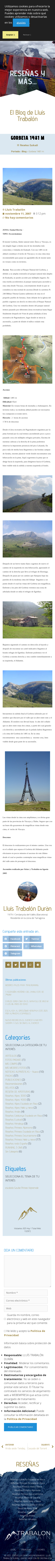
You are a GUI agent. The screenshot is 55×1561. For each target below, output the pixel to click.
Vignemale (33, 1187)
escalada (9, 1187)
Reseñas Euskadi (29, 145)
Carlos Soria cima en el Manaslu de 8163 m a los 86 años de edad (26, 1003)
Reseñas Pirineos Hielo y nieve (20, 1139)
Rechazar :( (27, 35)
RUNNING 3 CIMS (14, 1147)
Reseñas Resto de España (27, 1497)
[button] (12, 939)
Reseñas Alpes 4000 (15, 1099)
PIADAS (9, 1075)
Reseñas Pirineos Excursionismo (21, 1135)
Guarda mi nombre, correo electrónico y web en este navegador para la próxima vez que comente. (28, 1319)
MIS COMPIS (11, 1063)
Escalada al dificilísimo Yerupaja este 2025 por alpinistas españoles (26, 1012)
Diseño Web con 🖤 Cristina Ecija (36, 1558)
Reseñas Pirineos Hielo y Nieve (27, 1486)
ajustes (21, 22)
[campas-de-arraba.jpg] (27, 538)
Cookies (41, 1549)
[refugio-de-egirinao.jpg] (27, 619)
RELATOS (10, 1087)
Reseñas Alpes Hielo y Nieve (27, 1501)
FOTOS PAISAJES (13, 1059)
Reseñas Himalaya (14, 1123)
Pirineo (24, 1187)
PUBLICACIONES (13, 1079)
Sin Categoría (11, 1151)
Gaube (17, 1187)
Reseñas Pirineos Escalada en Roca (22, 1131)
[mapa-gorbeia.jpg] (27, 359)
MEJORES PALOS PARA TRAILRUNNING (21, 985)
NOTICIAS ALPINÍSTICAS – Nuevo (22, 1071)
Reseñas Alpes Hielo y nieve (19, 1107)
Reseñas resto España (16, 1143)
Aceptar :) (10, 35)
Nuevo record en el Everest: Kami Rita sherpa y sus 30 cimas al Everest (24, 1021)
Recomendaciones (14, 1083)
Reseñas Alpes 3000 (15, 1095)
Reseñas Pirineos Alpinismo (18, 1127)
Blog (24, 151)
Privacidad (26, 1549)
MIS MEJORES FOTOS (15, 1067)
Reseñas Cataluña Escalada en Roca (27, 1479)
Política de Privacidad (22, 1419)
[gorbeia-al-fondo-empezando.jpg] (27, 493)
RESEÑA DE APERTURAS (17, 1091)
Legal (13, 1549)
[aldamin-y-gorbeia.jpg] (27, 688)
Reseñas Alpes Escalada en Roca (21, 1103)
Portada (15, 151)
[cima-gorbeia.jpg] (27, 781)
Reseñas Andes (13, 1111)
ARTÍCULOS (11, 1055)
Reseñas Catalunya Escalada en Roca (23, 1115)
